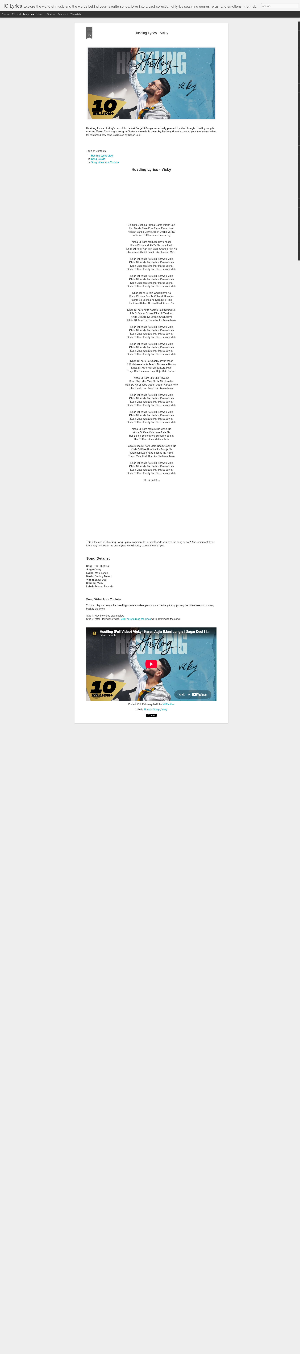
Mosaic (40, 14)
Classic (6, 14)
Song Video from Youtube (105, 162)
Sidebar (51, 14)
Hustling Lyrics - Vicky (151, 32)
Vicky (164, 709)
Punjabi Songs (152, 709)
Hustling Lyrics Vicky (102, 155)
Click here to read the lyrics (136, 619)
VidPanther (168, 704)
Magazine (28, 14)
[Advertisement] (151, 199)
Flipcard (16, 14)
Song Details (98, 159)
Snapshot (63, 14)
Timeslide (75, 14)
